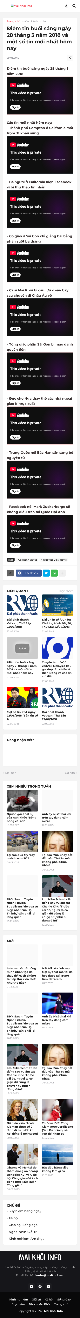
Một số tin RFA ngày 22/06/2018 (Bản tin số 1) (22, 715)
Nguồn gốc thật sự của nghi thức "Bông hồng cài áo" (22, 817)
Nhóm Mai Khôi (39, 1304)
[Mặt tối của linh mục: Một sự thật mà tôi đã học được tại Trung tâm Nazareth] (57, 955)
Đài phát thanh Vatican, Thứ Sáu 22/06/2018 (54, 715)
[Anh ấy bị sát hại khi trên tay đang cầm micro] (57, 801)
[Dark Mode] (67, 6)
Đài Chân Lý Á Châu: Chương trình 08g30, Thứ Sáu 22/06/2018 (57, 623)
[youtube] (31, 1286)
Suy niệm (18, 1304)
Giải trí (36, 1299)
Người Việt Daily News (54, 559)
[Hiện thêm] (62, 573)
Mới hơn (10, 773)
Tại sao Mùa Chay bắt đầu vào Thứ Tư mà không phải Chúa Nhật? (57, 860)
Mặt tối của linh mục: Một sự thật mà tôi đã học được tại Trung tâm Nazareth (57, 974)
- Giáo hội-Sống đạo (22, 1225)
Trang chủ (13, 21)
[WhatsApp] (54, 573)
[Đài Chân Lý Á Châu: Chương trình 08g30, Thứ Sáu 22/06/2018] (57, 605)
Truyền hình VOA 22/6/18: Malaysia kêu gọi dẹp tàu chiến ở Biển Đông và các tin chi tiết (57, 669)
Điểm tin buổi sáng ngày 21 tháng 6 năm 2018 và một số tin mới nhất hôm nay (22, 668)
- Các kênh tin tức (35, 21)
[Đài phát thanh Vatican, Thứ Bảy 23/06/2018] (22, 605)
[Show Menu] (5, 6)
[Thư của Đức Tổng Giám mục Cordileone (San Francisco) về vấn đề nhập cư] (57, 1110)
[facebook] (40, 1286)
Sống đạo (64, 1299)
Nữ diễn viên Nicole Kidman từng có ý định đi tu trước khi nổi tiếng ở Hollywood (22, 1128)
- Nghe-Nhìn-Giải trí (22, 1232)
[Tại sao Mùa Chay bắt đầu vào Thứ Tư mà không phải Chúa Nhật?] (57, 841)
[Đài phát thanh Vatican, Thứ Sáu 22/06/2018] (57, 697)
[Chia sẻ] (70, 58)
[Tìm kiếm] (75, 6)
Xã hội (49, 1299)
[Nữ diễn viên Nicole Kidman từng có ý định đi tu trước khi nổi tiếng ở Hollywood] (22, 1110)
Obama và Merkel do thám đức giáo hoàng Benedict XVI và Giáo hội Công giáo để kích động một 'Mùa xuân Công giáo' (22, 1176)
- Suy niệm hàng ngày (24, 1211)
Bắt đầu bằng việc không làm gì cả (55, 1169)
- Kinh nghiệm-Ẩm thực (25, 1239)
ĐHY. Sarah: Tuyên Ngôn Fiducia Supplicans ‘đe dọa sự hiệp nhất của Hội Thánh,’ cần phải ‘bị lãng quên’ (22, 908)
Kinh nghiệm (18, 1299)
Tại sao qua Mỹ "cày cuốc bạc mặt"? (21, 856)
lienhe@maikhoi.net (49, 1275)
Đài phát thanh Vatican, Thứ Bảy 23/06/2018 (19, 623)
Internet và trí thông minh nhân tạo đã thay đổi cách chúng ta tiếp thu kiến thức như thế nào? (21, 975)
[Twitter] (46, 573)
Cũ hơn (70, 773)
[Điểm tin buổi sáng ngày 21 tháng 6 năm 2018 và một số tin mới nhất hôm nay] (22, 648)
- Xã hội (12, 1218)
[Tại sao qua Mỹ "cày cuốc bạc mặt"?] (22, 841)
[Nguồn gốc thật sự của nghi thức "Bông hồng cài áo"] (22, 801)
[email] (48, 1286)
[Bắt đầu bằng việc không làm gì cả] (57, 1154)
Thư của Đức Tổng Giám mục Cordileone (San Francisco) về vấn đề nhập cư (57, 1128)
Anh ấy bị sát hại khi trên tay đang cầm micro (56, 817)
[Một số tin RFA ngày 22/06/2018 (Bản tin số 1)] (22, 697)
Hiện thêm (66, 591)
